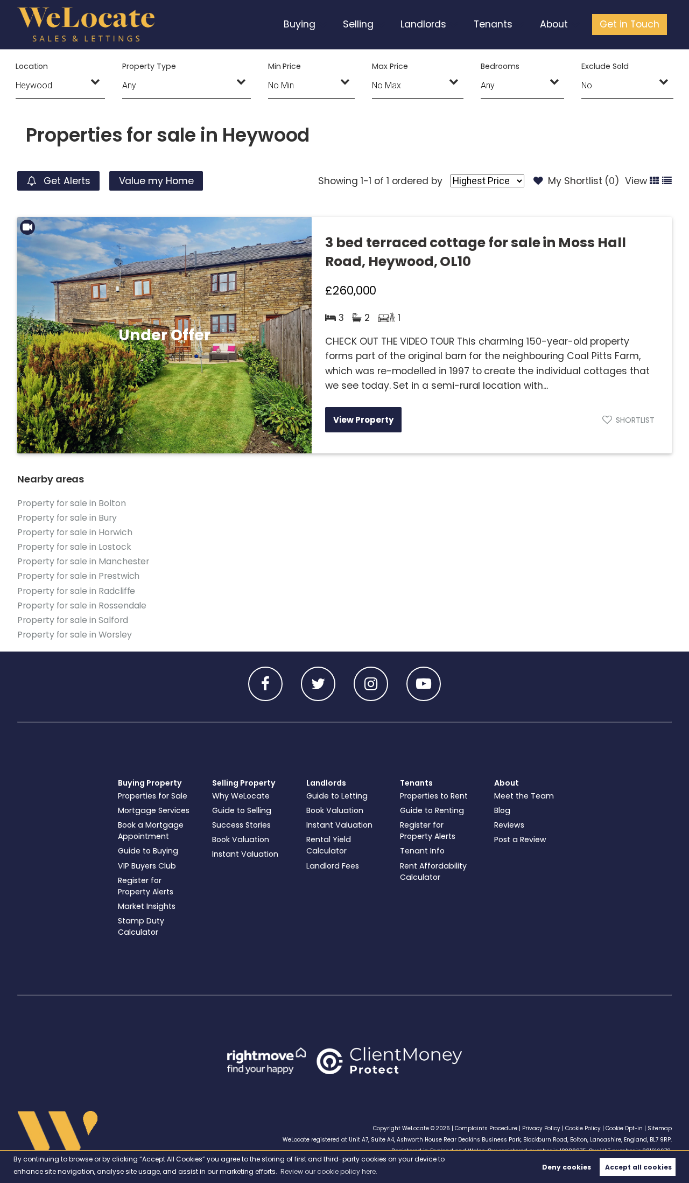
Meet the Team (524, 795)
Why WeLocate (241, 795)
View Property (363, 419)
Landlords (423, 24)
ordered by (417, 180)
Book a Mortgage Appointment (151, 831)
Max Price (390, 66)
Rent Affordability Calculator (433, 871)
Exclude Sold (604, 66)
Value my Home (156, 180)
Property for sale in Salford (72, 620)
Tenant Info (422, 850)
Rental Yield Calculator (328, 845)
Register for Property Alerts (145, 886)
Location (32, 66)
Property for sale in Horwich (74, 532)
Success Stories (241, 825)
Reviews (509, 825)
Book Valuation (240, 839)
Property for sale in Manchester (83, 561)
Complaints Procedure (486, 1128)
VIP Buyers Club (147, 865)
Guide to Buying (148, 850)
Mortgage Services (153, 810)
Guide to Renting (432, 810)
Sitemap (660, 1128)
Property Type (148, 66)
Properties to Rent (434, 795)
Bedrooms (500, 66)
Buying (299, 24)
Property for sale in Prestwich (78, 576)
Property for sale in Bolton (71, 503)
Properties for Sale (152, 795)
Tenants (493, 24)
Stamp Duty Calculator (141, 926)
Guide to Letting (337, 795)
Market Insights (146, 906)
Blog (502, 810)
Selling (358, 24)
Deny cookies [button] (566, 1167)
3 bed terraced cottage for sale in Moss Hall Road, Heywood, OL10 (475, 252)
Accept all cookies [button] (638, 1167)
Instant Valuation (245, 854)
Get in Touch (629, 24)
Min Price (284, 66)
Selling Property (244, 783)
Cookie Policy (583, 1128)
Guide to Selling (241, 810)
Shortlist (635, 420)
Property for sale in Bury (67, 518)
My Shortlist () (584, 180)
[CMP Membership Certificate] (389, 1061)
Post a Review (520, 839)
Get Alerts (65, 180)
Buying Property (150, 783)
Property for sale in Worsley (74, 634)
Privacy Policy (541, 1128)
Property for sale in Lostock (74, 547)
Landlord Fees (332, 865)
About (554, 24)
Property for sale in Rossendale (81, 605)
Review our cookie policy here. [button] (328, 1171)
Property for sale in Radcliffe (76, 591)
